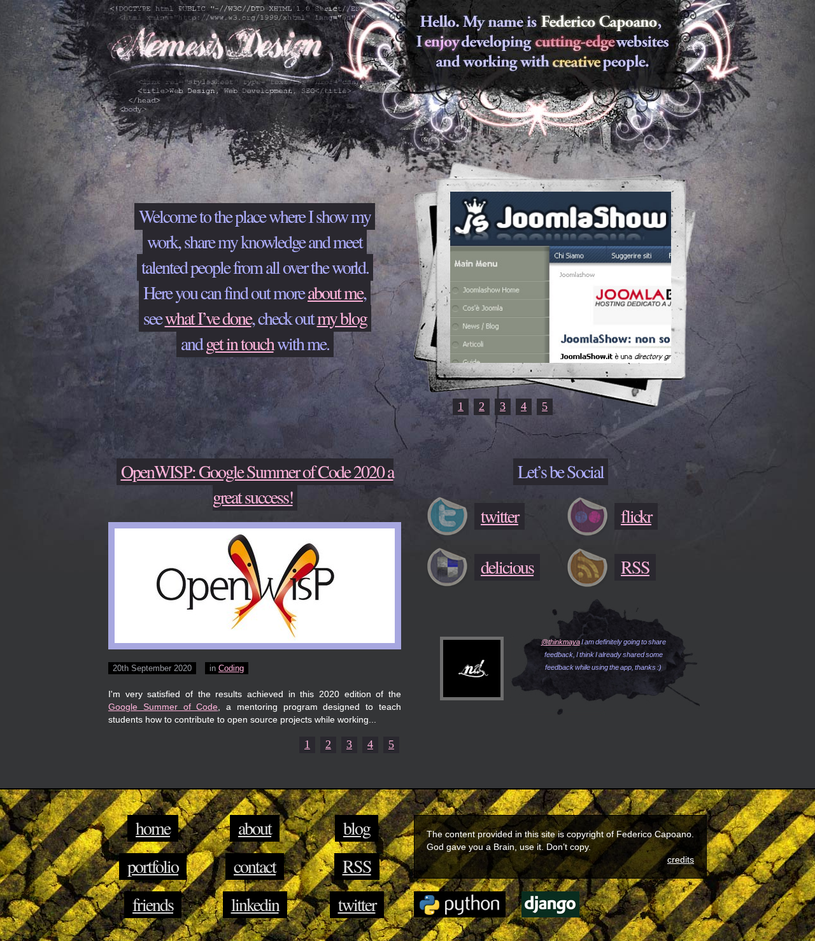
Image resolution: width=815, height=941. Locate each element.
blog (356, 828)
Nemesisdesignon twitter (472, 668)
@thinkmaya (560, 642)
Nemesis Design (219, 51)
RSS (357, 866)
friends (152, 904)
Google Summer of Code (163, 707)
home (153, 828)
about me (335, 292)
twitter (357, 904)
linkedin (255, 904)
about (254, 828)
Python (459, 904)
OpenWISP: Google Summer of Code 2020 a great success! (257, 484)
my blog (342, 318)
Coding (231, 668)
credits (680, 859)
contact (255, 866)
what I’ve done (208, 318)
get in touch (240, 343)
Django (550, 904)
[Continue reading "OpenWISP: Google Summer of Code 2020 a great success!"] (254, 585)
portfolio (152, 866)
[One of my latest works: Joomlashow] (560, 360)
